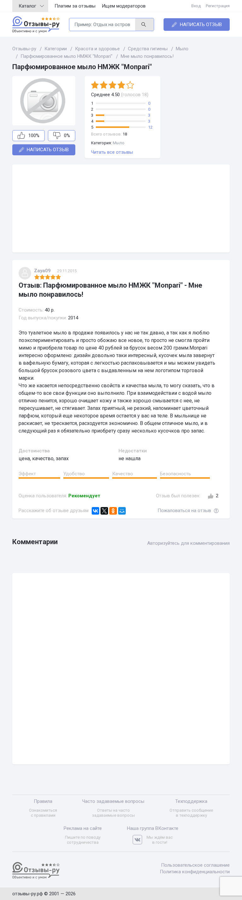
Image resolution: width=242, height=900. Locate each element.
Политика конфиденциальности (195, 872)
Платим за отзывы (75, 6)
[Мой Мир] (122, 511)
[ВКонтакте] (95, 511)
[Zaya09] (25, 273)
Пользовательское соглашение (195, 865)
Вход (196, 5)
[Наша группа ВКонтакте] (140, 840)
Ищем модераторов (124, 6)
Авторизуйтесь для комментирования (188, 543)
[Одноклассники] (113, 511)
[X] (104, 511)
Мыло (118, 143)
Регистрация (218, 5)
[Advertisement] (121, 208)
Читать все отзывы (112, 152)
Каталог (27, 6)
